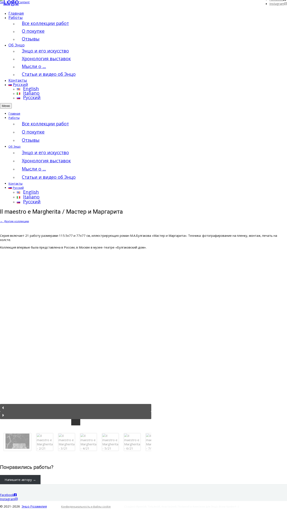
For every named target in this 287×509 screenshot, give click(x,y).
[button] (75, 408)
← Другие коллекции (14, 221)
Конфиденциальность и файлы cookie (86, 506)
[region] (143, 354)
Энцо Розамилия (34, 506)
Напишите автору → (20, 479)
